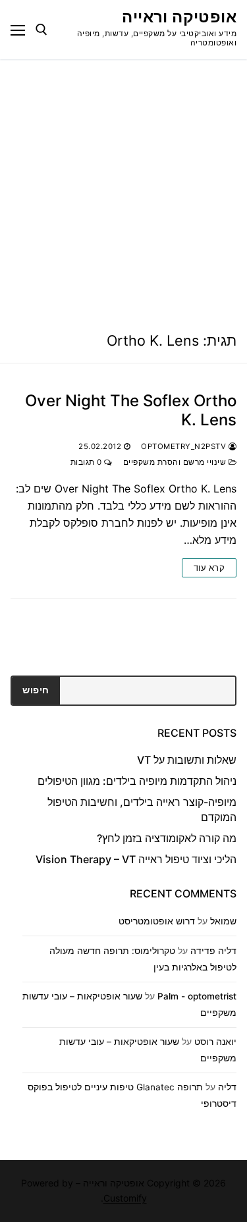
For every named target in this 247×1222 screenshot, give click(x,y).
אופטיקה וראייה (179, 16)
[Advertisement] (123, 189)
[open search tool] (41, 30)
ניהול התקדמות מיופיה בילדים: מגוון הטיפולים (137, 780)
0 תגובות (87, 462)
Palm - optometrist (196, 996)
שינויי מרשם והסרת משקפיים (176, 462)
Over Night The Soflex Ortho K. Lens (130, 410)
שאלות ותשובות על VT (186, 759)
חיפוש (35, 690)
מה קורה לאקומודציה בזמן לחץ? (166, 838)
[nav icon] (18, 29)
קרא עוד (209, 567)
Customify (125, 1198)
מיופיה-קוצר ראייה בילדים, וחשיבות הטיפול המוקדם (141, 809)
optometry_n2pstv (185, 446)
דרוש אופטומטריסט (157, 921)
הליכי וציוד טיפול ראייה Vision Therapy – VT (136, 859)
